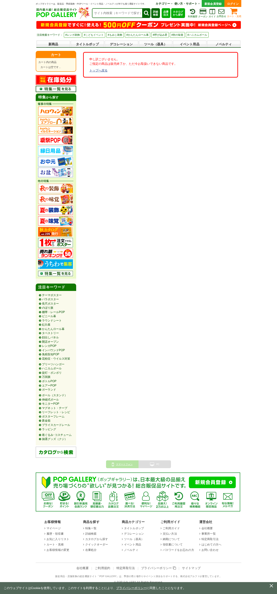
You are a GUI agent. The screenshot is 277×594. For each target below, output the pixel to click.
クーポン (203, 16)
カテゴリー (163, 3)
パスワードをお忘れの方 (178, 550)
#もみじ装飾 (115, 34)
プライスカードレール (56, 425)
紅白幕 (46, 324)
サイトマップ (191, 568)
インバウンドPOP (53, 350)
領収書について (173, 544)
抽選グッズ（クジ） (54, 439)
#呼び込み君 (160, 34)
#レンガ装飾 (72, 34)
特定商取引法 (210, 539)
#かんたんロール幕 (137, 34)
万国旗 (46, 376)
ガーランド (49, 389)
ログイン (233, 3)
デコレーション (121, 44)
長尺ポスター (50, 303)
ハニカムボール (52, 368)
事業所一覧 (208, 533)
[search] (146, 13)
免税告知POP (50, 354)
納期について (171, 539)
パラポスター (50, 299)
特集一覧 (91, 528)
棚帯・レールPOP (53, 312)
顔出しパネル (50, 337)
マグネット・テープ (54, 408)
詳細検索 (155, 13)
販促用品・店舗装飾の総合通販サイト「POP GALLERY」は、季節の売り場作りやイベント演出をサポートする (116, 576)
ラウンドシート (52, 320)
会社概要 (207, 528)
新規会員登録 (213, 3)
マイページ (54, 528)
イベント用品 (190, 44)
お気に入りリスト (58, 539)
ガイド (212, 16)
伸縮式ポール (50, 399)
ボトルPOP (49, 381)
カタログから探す (178, 13)
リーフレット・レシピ (56, 412)
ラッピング (49, 429)
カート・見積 (234, 16)
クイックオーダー (96, 544)
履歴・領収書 (55, 533)
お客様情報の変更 (58, 550)
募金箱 (46, 420)
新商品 (53, 44)
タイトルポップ (87, 44)
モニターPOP (50, 403)
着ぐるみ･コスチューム (57, 435)
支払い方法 (170, 533)
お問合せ (221, 16)
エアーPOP (49, 385)
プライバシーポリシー (157, 568)
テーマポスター (52, 295)
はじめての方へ (211, 544)
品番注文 (166, 13)
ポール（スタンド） (54, 395)
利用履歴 (192, 16)
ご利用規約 (102, 568)
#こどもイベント (94, 34)
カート (56, 55)
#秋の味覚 (177, 34)
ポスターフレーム (53, 416)
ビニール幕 (49, 316)
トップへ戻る (98, 70)
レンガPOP (49, 345)
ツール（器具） (155, 44)
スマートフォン (124, 464)
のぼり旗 (47, 307)
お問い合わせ (210, 550)
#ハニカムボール (197, 34)
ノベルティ (224, 44)
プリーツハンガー (53, 364)
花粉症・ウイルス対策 (56, 358)
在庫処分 (91, 550)
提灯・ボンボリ (52, 372)
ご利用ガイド (171, 528)
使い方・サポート (186, 3)
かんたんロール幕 (53, 329)
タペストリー (50, 333)
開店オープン (50, 341)
